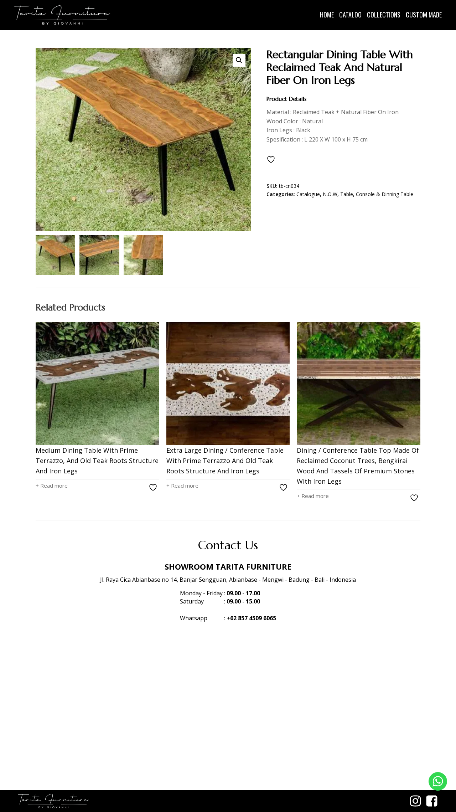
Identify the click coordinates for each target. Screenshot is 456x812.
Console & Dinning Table (384, 194)
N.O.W (330, 194)
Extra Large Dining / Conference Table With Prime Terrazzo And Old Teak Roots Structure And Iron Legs (225, 460)
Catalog (350, 14)
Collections (383, 14)
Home (327, 14)
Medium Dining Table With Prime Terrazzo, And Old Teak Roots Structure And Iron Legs (97, 460)
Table (346, 194)
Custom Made (424, 14)
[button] (239, 60)
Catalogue (308, 194)
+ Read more (52, 485)
